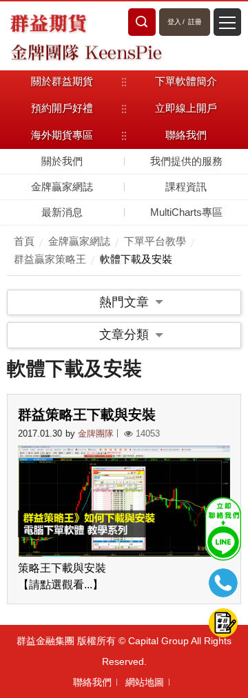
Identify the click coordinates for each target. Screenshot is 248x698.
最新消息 (62, 212)
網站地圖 (144, 682)
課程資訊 (186, 186)
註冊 (195, 22)
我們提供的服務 (186, 161)
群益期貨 (48, 22)
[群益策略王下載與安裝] (124, 501)
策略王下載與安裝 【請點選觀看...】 (62, 576)
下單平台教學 (155, 241)
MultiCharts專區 (186, 212)
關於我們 (62, 161)
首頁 (24, 241)
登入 (174, 22)
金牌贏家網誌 (62, 186)
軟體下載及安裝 (136, 259)
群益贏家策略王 (50, 259)
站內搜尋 (142, 22)
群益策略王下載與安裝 (87, 414)
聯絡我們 (92, 682)
